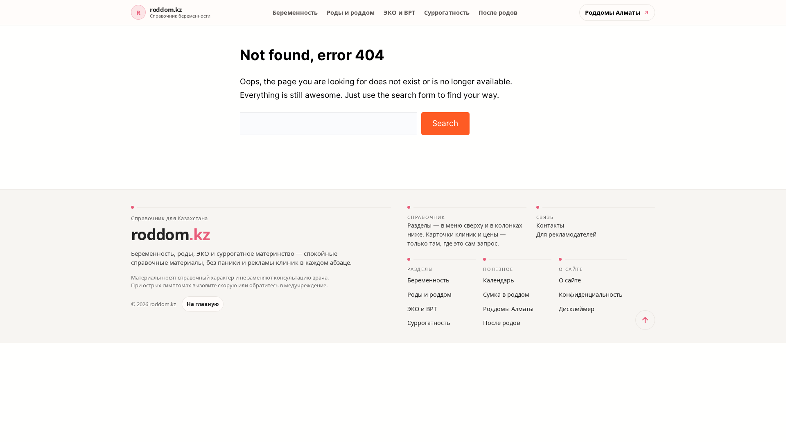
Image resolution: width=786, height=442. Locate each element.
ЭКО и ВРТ (399, 12)
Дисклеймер (576, 308)
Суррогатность (447, 12)
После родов (498, 12)
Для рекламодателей (566, 234)
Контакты (550, 225)
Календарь (498, 280)
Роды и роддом (351, 12)
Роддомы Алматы (508, 308)
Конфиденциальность (591, 294)
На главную (203, 304)
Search (445, 123)
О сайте (570, 280)
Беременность (295, 12)
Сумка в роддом (506, 294)
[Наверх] (645, 320)
